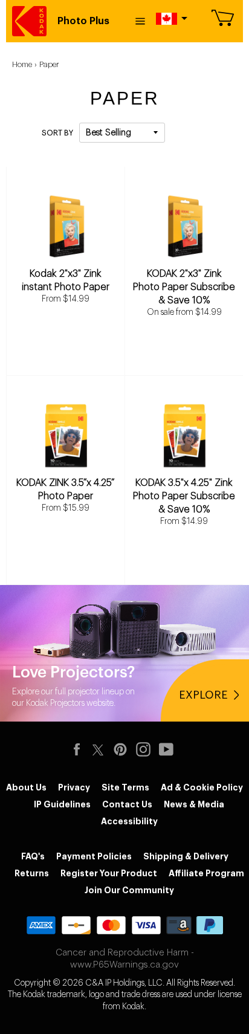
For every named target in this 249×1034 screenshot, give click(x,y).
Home (22, 64)
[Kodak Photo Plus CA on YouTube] (169, 749)
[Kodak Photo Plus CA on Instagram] (146, 749)
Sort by (57, 133)
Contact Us (127, 804)
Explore (203, 695)
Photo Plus (83, 21)
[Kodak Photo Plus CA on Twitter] (97, 748)
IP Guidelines (62, 804)
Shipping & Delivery (185, 856)
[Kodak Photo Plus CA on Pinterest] (123, 749)
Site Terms (125, 787)
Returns (32, 873)
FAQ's (33, 856)
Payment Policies (94, 856)
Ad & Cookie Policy (202, 787)
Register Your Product (108, 873)
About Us (26, 787)
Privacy (74, 787)
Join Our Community (129, 890)
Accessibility (129, 821)
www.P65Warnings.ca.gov (124, 964)
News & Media (194, 804)
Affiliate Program (206, 873)
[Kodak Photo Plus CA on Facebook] (80, 749)
